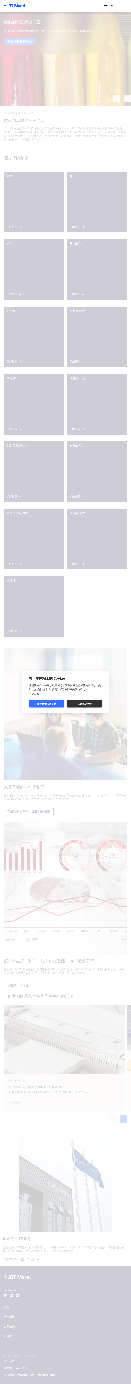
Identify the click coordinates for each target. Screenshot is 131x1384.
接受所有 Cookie (46, 703)
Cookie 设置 (84, 703)
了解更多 (34, 694)
